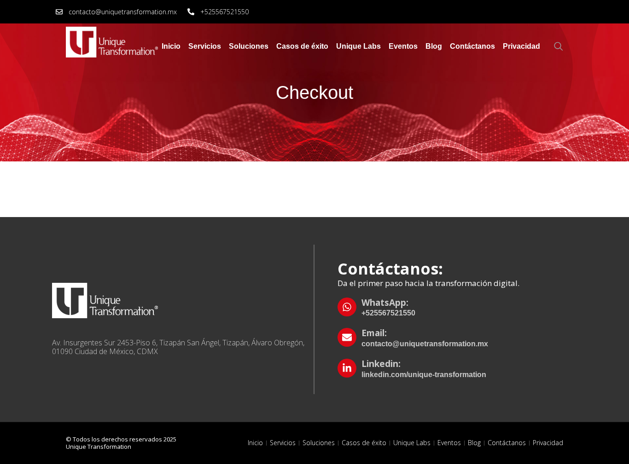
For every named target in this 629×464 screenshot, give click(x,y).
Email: (374, 333)
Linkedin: (381, 364)
